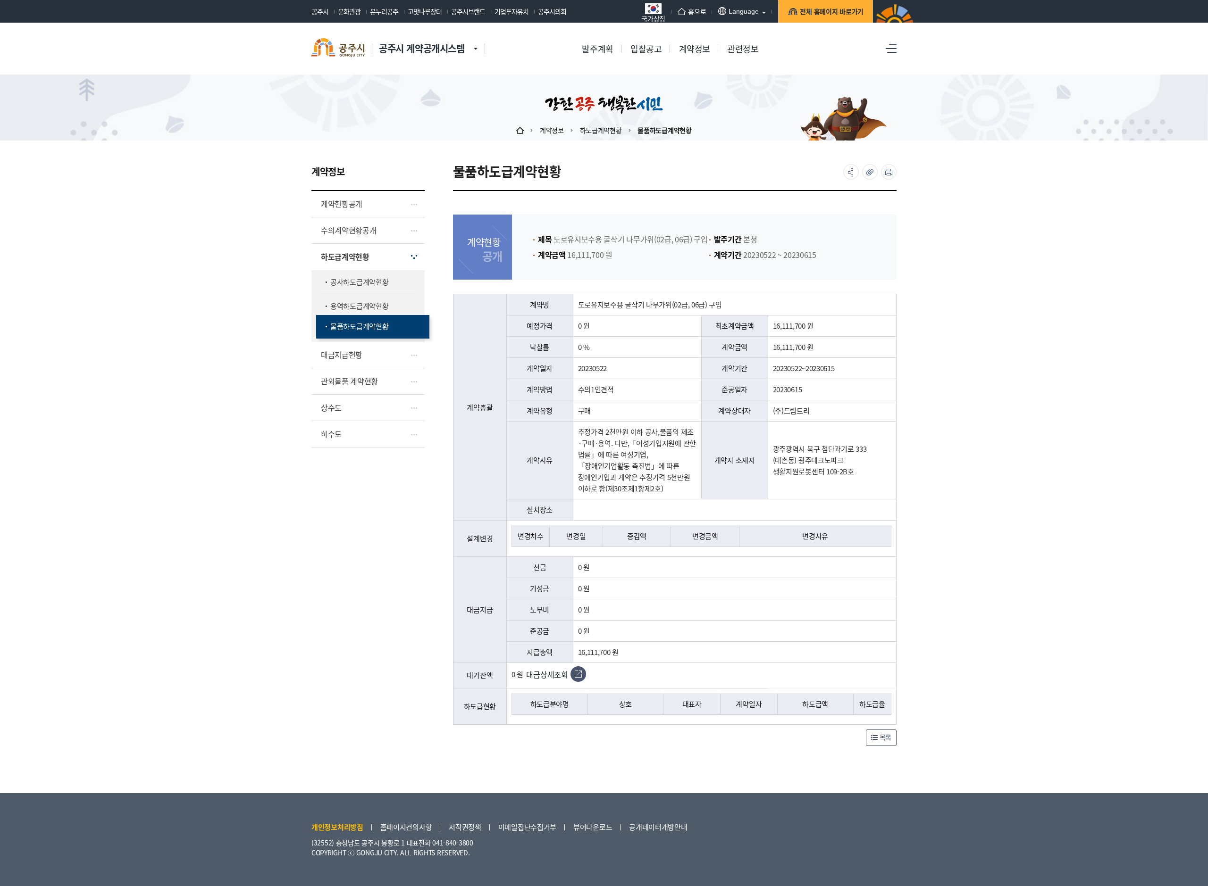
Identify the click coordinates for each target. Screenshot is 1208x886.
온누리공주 (384, 11)
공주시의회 (552, 11)
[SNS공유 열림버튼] (851, 172)
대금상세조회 (547, 674)
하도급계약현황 (601, 130)
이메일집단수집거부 (527, 827)
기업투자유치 (511, 11)
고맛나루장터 (425, 11)
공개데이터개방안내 (658, 827)
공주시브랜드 (468, 11)
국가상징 (653, 18)
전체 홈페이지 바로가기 (832, 11)
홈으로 (697, 11)
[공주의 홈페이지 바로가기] (476, 39)
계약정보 (552, 130)
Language (744, 11)
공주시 (319, 11)
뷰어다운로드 (592, 827)
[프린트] (889, 172)
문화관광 (349, 11)
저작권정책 (465, 827)
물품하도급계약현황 (664, 130)
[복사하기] (870, 172)
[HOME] (520, 130)
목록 (884, 737)
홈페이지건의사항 (406, 827)
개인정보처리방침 (337, 827)
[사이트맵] (891, 49)
